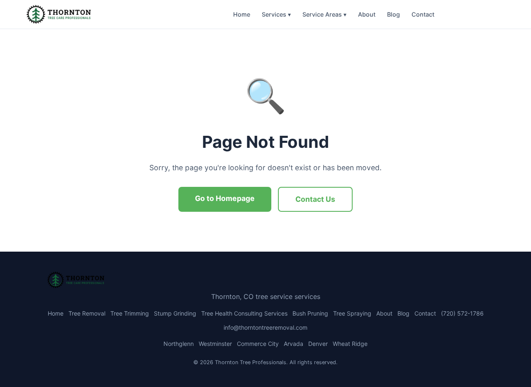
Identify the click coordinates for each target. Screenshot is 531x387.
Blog (393, 14)
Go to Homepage (225, 198)
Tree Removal (86, 313)
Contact (423, 14)
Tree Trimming (129, 313)
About (366, 14)
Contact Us (315, 199)
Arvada (293, 343)
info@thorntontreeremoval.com (265, 327)
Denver (318, 343)
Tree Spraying (352, 313)
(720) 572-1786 (472, 14)
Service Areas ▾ (324, 14)
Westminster (215, 343)
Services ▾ (276, 14)
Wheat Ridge (350, 343)
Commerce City (258, 343)
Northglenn (178, 343)
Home (241, 14)
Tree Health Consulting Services (244, 313)
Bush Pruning (310, 313)
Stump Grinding (175, 313)
